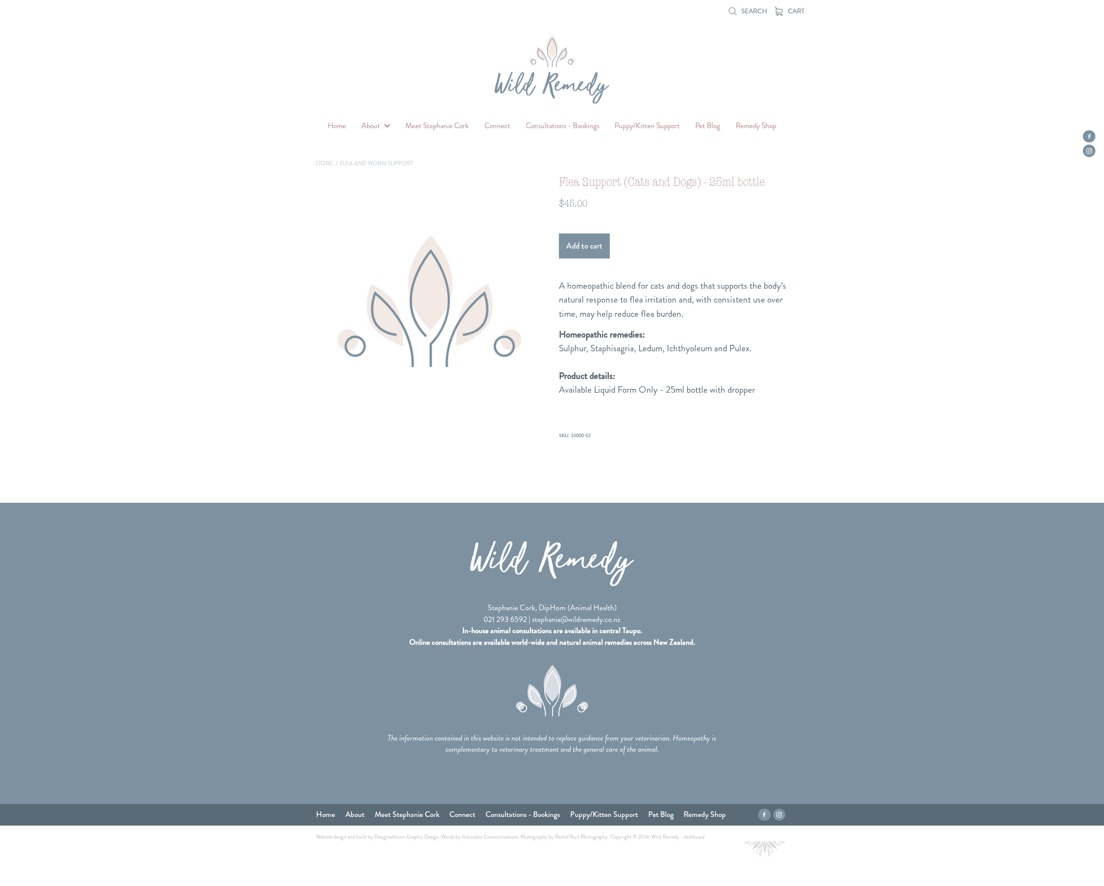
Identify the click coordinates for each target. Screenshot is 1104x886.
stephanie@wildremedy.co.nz (576, 619)
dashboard (694, 837)
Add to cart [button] (584, 246)
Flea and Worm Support (376, 163)
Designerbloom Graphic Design (406, 837)
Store (324, 163)
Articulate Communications (490, 837)
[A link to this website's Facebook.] (1089, 136)
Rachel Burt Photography (581, 837)
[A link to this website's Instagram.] (1089, 151)
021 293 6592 (505, 619)
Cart (795, 11)
